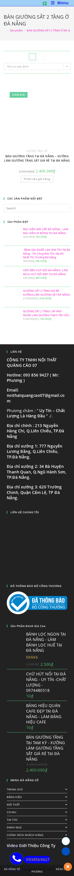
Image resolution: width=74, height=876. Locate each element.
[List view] (41, 56)
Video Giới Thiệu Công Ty (31, 845)
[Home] (5, 30)
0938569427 (38, 859)
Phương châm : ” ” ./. (36, 413)
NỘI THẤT (13, 804)
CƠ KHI (11, 812)
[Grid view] (32, 56)
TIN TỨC (12, 820)
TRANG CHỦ (15, 789)
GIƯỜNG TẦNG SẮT (37, 151)
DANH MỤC (14, 827)
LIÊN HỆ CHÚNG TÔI (24, 512)
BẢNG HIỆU (14, 797)
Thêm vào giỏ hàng (37, 179)
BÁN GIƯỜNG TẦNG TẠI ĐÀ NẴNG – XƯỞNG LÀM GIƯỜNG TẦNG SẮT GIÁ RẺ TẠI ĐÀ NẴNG (37, 158)
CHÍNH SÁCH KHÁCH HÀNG (25, 835)
